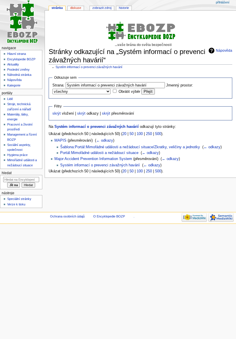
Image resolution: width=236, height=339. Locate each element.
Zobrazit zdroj (101, 7)
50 (132, 134)
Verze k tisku (16, 204)
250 (149, 134)
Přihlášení (222, 2)
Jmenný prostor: (179, 85)
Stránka (57, 7)
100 (140, 134)
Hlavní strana (16, 53)
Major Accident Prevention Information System (93, 159)
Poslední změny (18, 69)
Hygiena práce (17, 155)
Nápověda (224, 51)
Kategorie (13, 85)
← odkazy (104, 140)
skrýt (56, 113)
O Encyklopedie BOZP (109, 216)
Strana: (58, 85)
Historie (124, 7)
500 (158, 134)
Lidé (10, 99)
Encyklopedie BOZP (21, 59)
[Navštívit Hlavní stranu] (22, 22)
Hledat (7, 173)
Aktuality (13, 64)
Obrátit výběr (129, 92)
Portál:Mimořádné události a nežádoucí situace (99, 153)
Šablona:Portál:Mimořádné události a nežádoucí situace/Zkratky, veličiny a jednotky (130, 147)
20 (124, 134)
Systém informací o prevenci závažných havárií (89, 67)
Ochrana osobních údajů (67, 216)
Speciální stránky (19, 199)
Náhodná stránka (19, 74)
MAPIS (60, 140)
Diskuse (75, 7)
